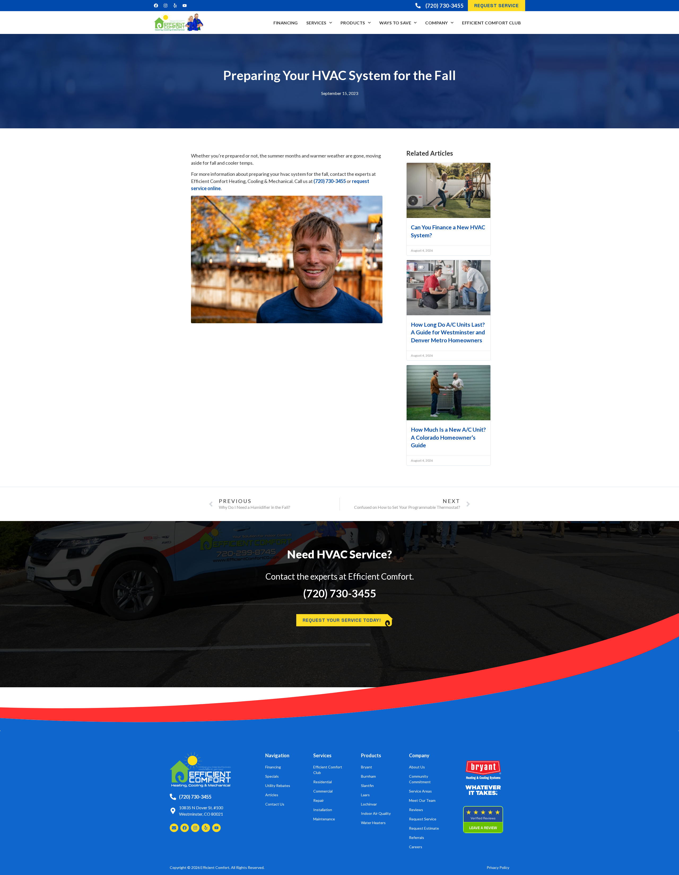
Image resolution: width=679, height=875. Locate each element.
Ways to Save (395, 22)
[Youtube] (184, 5)
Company (436, 22)
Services (316, 22)
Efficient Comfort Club (491, 22)
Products (353, 22)
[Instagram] (165, 5)
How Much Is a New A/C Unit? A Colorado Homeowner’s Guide (448, 437)
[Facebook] (156, 5)
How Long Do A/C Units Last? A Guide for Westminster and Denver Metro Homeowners (448, 332)
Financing (285, 22)
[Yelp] (175, 5)
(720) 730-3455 (330, 181)
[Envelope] (174, 828)
